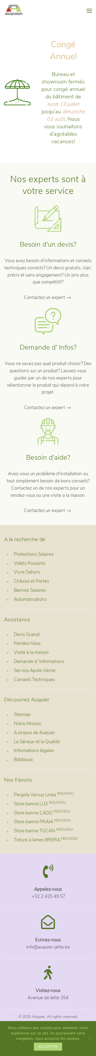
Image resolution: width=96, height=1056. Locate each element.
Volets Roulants (29, 563)
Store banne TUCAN (43, 831)
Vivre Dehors (27, 572)
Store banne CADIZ (42, 813)
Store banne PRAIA (42, 822)
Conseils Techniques (34, 680)
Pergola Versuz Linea (44, 795)
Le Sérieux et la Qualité (37, 742)
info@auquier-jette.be (48, 947)
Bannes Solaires (30, 590)
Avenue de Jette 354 (48, 998)
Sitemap (22, 714)
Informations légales (34, 750)
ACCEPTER (48, 1046)
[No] (89, 1038)
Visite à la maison (31, 652)
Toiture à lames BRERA (46, 840)
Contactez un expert (44, 297)
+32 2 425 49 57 (48, 896)
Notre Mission (28, 724)
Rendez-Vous (27, 643)
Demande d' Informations (39, 661)
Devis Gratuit (27, 634)
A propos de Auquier (34, 733)
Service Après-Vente (34, 670)
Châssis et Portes (31, 581)
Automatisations (30, 599)
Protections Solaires (34, 554)
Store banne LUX (40, 804)
